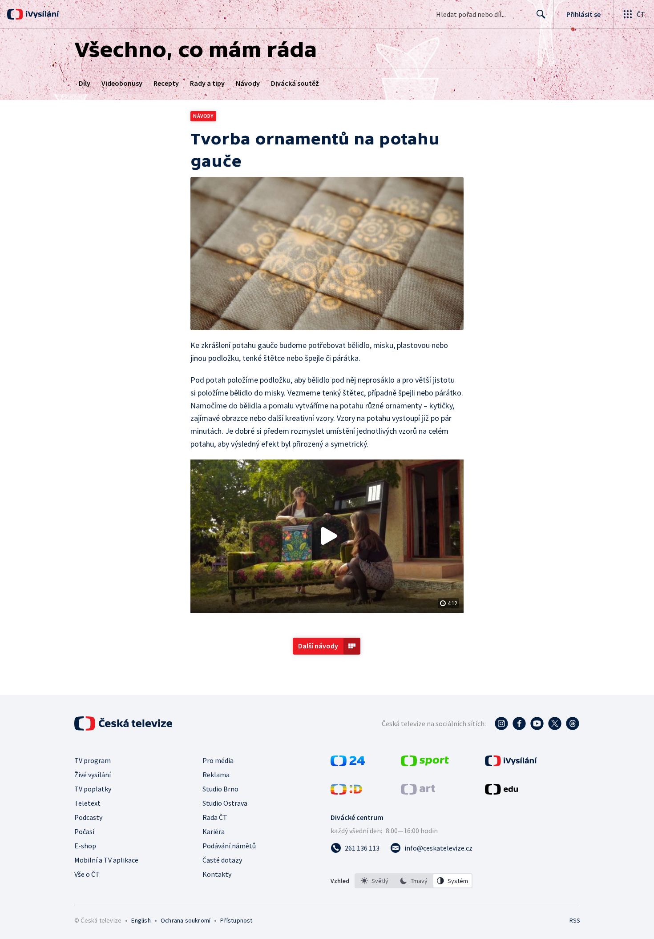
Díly (84, 83)
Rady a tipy (207, 83)
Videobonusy (121, 83)
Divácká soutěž (295, 83)
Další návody (318, 645)
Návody (248, 83)
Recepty (166, 83)
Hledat (541, 14)
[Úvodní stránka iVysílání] (41, 14)
